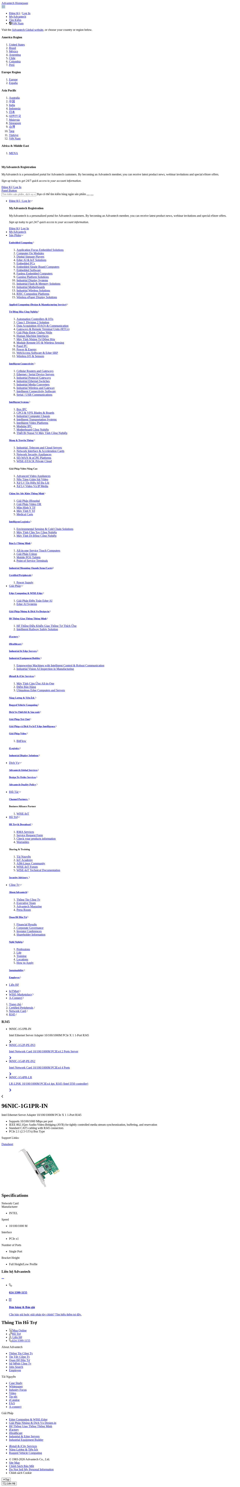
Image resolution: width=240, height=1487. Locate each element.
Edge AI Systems (26, 604)
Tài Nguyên (23, 856)
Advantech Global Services (23, 770)
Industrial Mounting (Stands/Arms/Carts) (30, 568)
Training (21, 956)
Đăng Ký (14, 13)
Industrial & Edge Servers (23, 651)
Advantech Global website (27, 29)
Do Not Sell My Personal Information (31, 1469)
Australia (14, 97)
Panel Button (9, 190)
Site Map (14, 1462)
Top (7, 1479)
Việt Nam (17, 23)
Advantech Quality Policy (22, 784)
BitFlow (21, 741)
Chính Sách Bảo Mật (21, 1466)
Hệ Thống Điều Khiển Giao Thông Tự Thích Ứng (46, 625)
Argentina (15, 54)
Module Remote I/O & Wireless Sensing (40, 342)
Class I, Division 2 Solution (32, 322)
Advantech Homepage (15, 3)
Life (18, 952)
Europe (13, 79)
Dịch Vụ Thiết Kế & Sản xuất (24, 712)
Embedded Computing (21, 242)
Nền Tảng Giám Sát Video (32, 479)
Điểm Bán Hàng (26, 686)
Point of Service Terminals (32, 560)
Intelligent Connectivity (21, 363)
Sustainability (16, 970)
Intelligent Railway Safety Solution (37, 629)
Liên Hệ (14, 984)
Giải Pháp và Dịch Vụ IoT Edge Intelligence (32, 726)
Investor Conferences (29, 931)
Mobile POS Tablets (28, 557)
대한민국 (15, 116)
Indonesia (14, 108)
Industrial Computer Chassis (33, 416)
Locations (22, 959)
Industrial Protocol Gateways (33, 377)
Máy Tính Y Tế (25, 511)
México (13, 51)
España (13, 83)
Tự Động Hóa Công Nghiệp (23, 311)
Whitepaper (16, 1386)
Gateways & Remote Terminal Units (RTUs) (42, 329)
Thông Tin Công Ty (28, 899)
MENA (13, 153)
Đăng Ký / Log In (19, 200)
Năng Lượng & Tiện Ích (22, 697)
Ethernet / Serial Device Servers (35, 374)
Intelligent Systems (19, 402)
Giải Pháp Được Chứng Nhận (34, 332)
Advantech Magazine (29, 906)
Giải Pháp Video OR (28, 504)
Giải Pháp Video (17, 733)
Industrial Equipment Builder (24, 658)
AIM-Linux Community (30, 863)
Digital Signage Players (30, 256)
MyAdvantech (17, 16)
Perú (11, 64)
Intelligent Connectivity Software (36, 391)
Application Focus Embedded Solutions (40, 249)
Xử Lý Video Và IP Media (32, 486)
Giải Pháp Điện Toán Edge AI (34, 600)
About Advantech (18, 892)
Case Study (15, 1383)
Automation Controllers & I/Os (34, 319)
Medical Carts (24, 514)
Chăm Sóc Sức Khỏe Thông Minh (26, 493)
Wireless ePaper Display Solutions (36, 297)
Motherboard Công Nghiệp (32, 429)
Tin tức (13, 1396)
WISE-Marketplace (20, 994)
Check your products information (36, 838)
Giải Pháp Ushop (26, 554)
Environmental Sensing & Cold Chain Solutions (44, 529)
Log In (26, 13)
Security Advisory (18, 877)
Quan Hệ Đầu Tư (18, 917)
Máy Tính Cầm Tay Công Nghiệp (36, 532)
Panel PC (22, 346)
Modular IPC (24, 426)
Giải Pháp (15, 585)
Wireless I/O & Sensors (30, 356)
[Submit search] (88, 195)
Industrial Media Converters (33, 384)
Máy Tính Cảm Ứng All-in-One (35, 683)
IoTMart (14, 991)
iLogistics (14, 748)
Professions (23, 949)
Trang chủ (15, 1004)
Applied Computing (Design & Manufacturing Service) (37, 304)
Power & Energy (26, 349)
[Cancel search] (91, 195)
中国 (12, 101)
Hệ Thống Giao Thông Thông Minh (27, 618)
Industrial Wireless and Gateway (35, 387)
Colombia (15, 61)
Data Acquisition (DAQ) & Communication (42, 325)
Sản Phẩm (15, 235)
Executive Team (26, 903)
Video (12, 1393)
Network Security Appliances (33, 454)
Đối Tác (14, 791)
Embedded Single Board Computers (37, 266)
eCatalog (14, 1400)
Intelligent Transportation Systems (36, 419)
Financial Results (26, 924)
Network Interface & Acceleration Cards (40, 451)
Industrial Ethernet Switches (33, 381)
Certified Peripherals (20, 575)
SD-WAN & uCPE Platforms (33, 457)
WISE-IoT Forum (27, 866)
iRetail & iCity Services (21, 676)
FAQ (12, 1403)
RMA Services (25, 831)
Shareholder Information (30, 934)
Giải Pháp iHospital (28, 500)
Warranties (22, 842)
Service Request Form (29, 835)
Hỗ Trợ (13, 817)
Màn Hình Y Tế (25, 507)
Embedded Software (28, 270)
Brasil (12, 48)
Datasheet (7, 1144)
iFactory (13, 636)
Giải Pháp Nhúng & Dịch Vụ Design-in (29, 611)
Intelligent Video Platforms (32, 422)
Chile (12, 58)
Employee (14, 977)
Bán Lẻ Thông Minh (19, 543)
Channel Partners (18, 799)
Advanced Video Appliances (33, 476)
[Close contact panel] (3, 1278)
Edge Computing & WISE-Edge (26, 593)
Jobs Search (16, 1366)
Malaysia (14, 119)
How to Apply (25, 962)
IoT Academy (24, 860)
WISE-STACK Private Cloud (34, 461)
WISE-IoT (22, 813)
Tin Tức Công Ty (19, 1356)
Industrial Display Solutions (23, 755)
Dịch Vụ (14, 762)
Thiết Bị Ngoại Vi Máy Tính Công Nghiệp (41, 433)
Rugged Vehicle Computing (23, 704)
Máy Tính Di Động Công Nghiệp (36, 535)
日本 (12, 112)
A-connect (15, 1406)
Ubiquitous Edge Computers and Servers (40, 690)
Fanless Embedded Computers (34, 273)
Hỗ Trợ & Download (20, 824)
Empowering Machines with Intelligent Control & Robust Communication (60, 665)
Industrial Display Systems (32, 280)
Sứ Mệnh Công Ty (20, 1363)
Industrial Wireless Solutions (33, 290)
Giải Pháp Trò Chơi (19, 719)
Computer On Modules (30, 253)
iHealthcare (15, 643)
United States (17, 44)
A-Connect (15, 997)
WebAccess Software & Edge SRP (37, 352)
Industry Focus (18, 1389)
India (12, 105)
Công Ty (14, 884)
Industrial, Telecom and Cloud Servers (39, 447)
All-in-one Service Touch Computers (38, 550)
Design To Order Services (22, 777)
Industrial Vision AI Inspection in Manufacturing (45, 668)
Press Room (23, 909)
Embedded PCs (25, 263)
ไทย (11, 131)
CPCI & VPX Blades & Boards (35, 412)
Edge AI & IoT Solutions (31, 260)
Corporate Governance (30, 927)
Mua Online (19, 1330)
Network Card (17, 1011)
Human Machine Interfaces (32, 335)
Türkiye (13, 135)
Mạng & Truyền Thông (21, 440)
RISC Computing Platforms (32, 293)
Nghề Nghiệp (15, 942)
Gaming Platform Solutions (32, 277)
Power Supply (24, 582)
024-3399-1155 (21, 1340)
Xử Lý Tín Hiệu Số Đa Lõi (32, 482)
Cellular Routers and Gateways (34, 371)
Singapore (15, 123)
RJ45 (12, 1014)
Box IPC (21, 409)
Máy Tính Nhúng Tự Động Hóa (35, 339)
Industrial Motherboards (30, 287)
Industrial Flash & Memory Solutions (38, 283)
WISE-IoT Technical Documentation (38, 870)
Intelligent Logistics (19, 521)
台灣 (12, 126)
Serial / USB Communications (34, 394)
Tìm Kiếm (15, 20)
